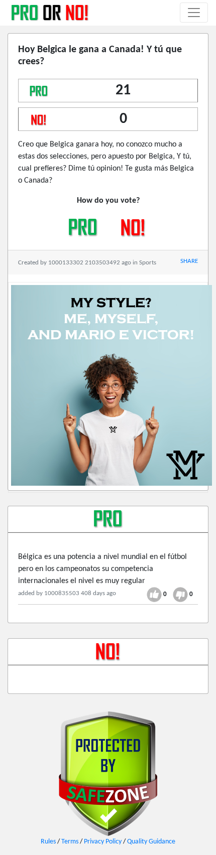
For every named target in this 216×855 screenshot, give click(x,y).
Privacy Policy (103, 841)
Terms (69, 841)
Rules (48, 841)
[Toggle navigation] (194, 13)
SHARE (189, 261)
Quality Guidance (151, 841)
